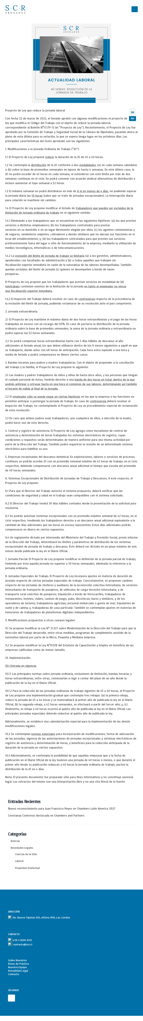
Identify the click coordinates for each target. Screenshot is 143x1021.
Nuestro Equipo (17, 967)
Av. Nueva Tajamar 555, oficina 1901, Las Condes (41, 917)
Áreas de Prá (15, 963)
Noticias (15, 841)
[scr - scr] (16, 9)
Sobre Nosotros (17, 960)
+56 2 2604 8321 (22, 940)
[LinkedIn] (11, 998)
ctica (26, 963)
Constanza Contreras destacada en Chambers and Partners (46, 815)
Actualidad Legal (18, 970)
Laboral (19, 861)
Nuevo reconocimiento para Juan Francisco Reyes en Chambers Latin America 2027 (61, 808)
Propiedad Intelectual (27, 868)
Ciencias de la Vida (26, 854)
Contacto (13, 974)
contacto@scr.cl (22, 944)
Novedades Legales (22, 847)
